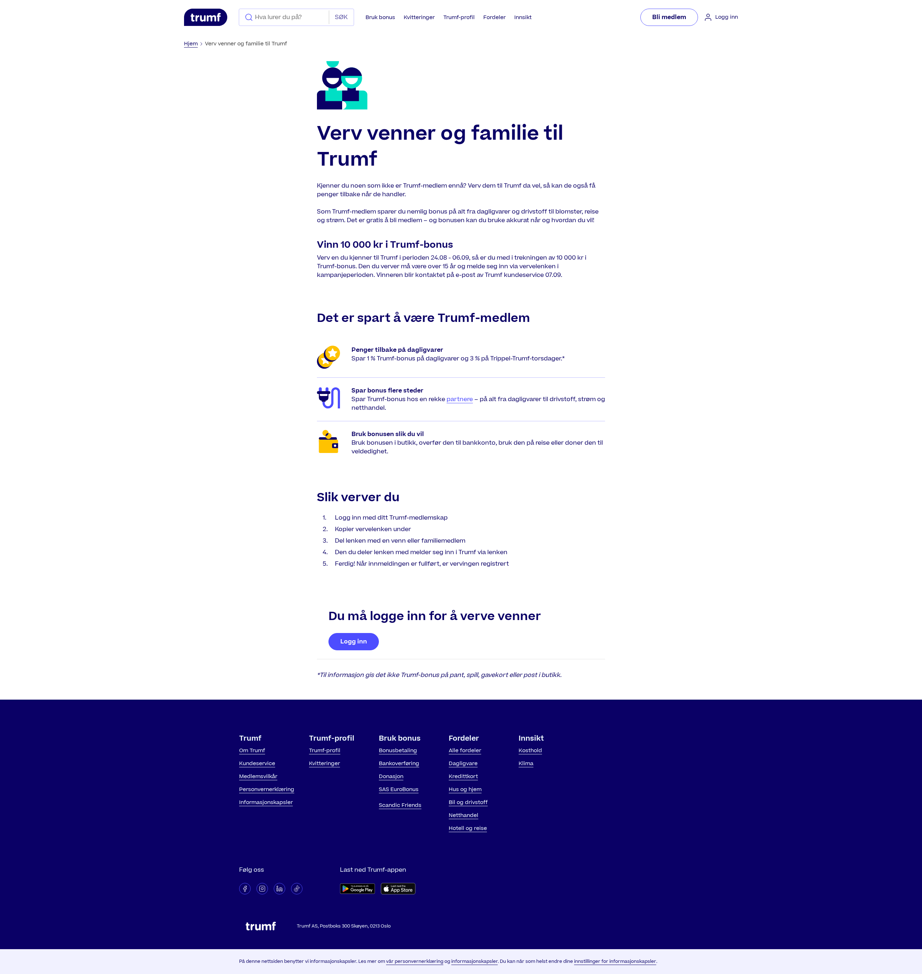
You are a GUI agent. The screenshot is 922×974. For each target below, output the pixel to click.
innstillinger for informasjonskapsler (615, 961)
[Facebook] (245, 888)
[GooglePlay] (357, 888)
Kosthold (530, 750)
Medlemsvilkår (258, 776)
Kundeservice (257, 763)
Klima (526, 763)
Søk (341, 17)
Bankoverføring (399, 763)
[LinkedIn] (279, 888)
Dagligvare (463, 763)
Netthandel (463, 815)
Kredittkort (463, 776)
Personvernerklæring (266, 789)
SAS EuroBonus (399, 789)
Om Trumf (252, 750)
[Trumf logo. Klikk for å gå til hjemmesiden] (205, 17)
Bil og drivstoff (468, 802)
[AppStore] (398, 888)
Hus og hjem (465, 789)
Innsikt (523, 17)
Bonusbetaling (398, 750)
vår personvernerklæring (414, 961)
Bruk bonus (380, 17)
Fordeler (494, 17)
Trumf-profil (459, 17)
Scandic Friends (400, 805)
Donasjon (391, 776)
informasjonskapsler (474, 961)
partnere (460, 399)
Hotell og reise (468, 828)
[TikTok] (297, 888)
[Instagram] (262, 888)
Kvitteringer (419, 17)
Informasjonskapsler (266, 802)
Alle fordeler (465, 750)
